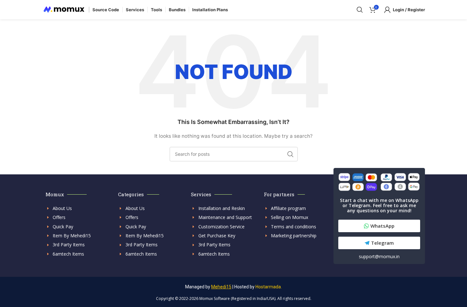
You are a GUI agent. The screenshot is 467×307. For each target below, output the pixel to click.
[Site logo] (64, 9)
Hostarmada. (268, 286)
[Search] (359, 9)
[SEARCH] (290, 154)
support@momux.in (379, 256)
